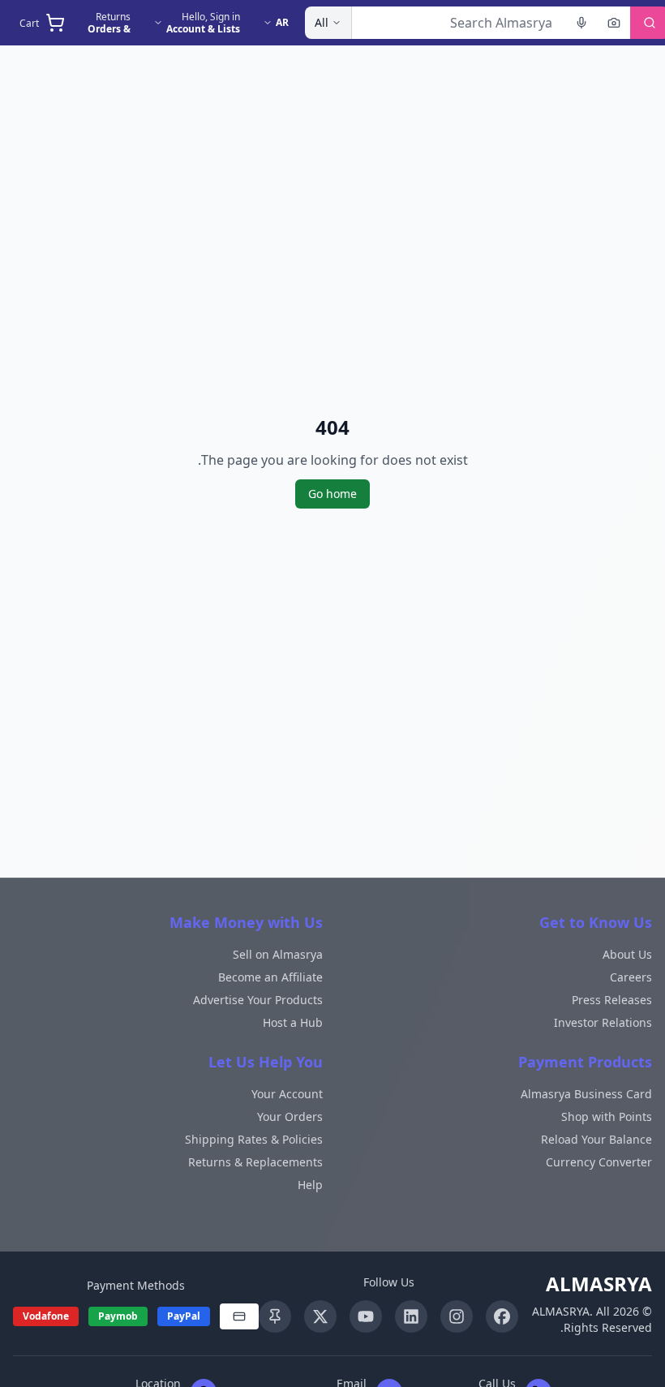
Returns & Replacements (255, 1162)
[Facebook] (502, 1316)
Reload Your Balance (596, 1139)
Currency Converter (599, 1162)
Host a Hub (293, 1022)
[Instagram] (456, 1316)
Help (310, 1184)
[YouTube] (366, 1316)
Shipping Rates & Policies (254, 1139)
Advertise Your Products (258, 999)
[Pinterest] (275, 1316)
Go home (332, 493)
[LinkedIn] (411, 1316)
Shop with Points (606, 1116)
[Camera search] (614, 22)
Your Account (287, 1093)
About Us (627, 954)
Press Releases (612, 999)
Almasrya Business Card (586, 1093)
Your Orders (290, 1116)
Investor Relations (603, 1022)
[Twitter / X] (320, 1316)
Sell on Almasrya (278, 954)
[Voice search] (581, 22)
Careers (631, 977)
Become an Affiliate (270, 977)
